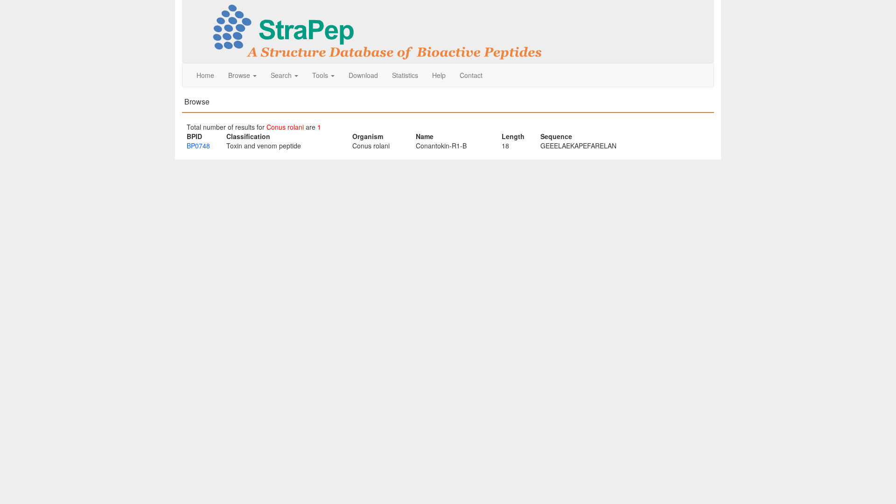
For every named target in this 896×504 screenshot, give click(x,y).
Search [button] (282, 75)
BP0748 (198, 145)
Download (363, 75)
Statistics (405, 75)
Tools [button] (321, 75)
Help (439, 75)
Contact (471, 75)
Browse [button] (240, 75)
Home (205, 75)
